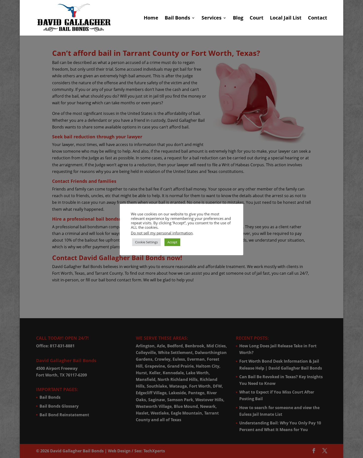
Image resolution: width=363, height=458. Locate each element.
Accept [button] (172, 242)
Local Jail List (286, 18)
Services (212, 18)
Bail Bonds (177, 18)
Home (151, 18)
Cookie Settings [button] (146, 242)
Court (256, 18)
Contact (317, 18)
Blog (238, 18)
